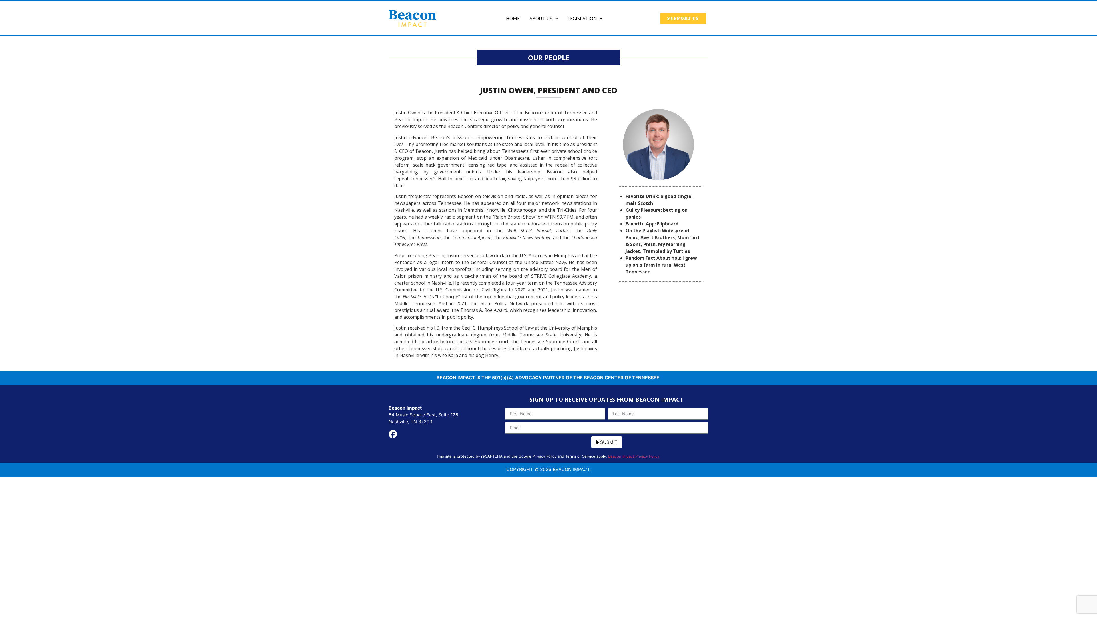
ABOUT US (540, 18)
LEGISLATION (582, 18)
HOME (513, 18)
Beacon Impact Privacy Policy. (634, 456)
